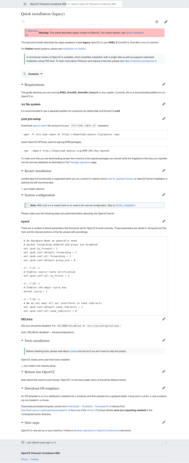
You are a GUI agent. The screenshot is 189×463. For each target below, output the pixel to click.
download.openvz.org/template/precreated (43, 410)
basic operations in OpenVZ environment (98, 430)
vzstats (73, 351)
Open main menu (25, 4)
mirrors (90, 410)
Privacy (24, 459)
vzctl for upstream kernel (120, 178)
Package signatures (80, 162)
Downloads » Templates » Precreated (86, 406)
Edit (166, 22)
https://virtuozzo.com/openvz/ (139, 61)
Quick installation (135, 32)
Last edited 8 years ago (38, 442)
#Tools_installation (125, 205)
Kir (55, 442)
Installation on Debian (74, 48)
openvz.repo (38, 125)
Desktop (35, 459)
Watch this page (156, 22)
